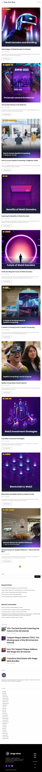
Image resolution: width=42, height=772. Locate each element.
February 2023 (5, 733)
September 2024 (6, 703)
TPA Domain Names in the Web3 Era (14, 105)
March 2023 (5, 731)
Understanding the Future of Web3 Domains (17, 272)
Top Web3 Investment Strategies (13, 439)
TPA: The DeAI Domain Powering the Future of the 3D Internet (15, 588)
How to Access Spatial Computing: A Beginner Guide (20, 160)
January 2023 (5, 735)
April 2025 (4, 693)
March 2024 (5, 713)
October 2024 (5, 701)
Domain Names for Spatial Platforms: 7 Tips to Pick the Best (20, 551)
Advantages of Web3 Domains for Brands (16, 49)
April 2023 (4, 730)
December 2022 (6, 736)
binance (3, 607)
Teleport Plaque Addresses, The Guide (14, 607)
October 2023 (5, 720)
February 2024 (5, 715)
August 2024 (5, 705)
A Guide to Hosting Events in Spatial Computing (18, 327)
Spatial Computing (12, 120)
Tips (10, 398)
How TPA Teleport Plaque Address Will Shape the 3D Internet (14, 592)
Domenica (8, 633)
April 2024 (4, 711)
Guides (7, 120)
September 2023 (6, 721)
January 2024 (5, 716)
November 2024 (6, 700)
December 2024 (6, 698)
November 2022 (5, 738)
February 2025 (5, 696)
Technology (8, 9)
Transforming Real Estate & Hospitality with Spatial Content (14, 596)
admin (3, 51)
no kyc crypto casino (6, 611)
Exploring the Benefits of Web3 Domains (15, 216)
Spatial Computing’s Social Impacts (14, 383)
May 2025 (4, 691)
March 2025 (5, 695)
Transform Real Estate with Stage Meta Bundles (12, 594)
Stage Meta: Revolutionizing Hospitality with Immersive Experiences (17, 615)
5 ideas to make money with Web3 (19, 611)
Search (37, 576)
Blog (35, 767)
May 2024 (4, 710)
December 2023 (6, 718)
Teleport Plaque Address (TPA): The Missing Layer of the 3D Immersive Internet (18, 590)
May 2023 (4, 728)
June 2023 (4, 726)
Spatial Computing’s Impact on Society (14, 617)
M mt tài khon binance (6, 609)
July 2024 (4, 706)
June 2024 (4, 708)
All (3, 9)
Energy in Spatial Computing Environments (21, 609)
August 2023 (5, 723)
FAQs (35, 764)
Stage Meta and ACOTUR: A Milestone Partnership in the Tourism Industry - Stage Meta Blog (21, 614)
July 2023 (4, 725)
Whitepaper (35, 761)
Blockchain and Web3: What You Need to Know (18, 494)
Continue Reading (6, 58)
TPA (12, 64)
